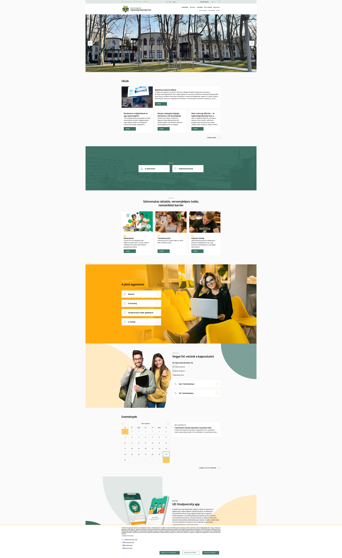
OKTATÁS (192, 7)
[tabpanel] (171, 43)
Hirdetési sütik (128, 548)
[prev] (123, 423)
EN (214, 1)
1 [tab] (163, 68)
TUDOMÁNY (199, 7)
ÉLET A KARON (208, 7)
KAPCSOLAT (216, 7)
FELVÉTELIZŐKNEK (203, 10)
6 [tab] (171, 68)
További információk (127, 535)
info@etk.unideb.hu (178, 371)
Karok (170, 1)
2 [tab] (164, 68)
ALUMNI (218, 10)
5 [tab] (169, 68)
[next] (168, 423)
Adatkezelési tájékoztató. (202, 532)
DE (166, 1)
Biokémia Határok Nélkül (165, 90)
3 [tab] (166, 68)
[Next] (251, 43)
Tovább (158, 104)
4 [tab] (168, 68)
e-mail (147, 1)
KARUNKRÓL (185, 7)
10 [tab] (177, 68)
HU (212, 1)
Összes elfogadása (210, 552)
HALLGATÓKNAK (211, 10)
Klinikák (174, 1)
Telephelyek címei (178, 375)
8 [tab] (174, 68)
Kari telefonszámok (127, 1)
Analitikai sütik (128, 545)
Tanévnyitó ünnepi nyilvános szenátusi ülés (193, 428)
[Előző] (90, 43)
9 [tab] (176, 68)
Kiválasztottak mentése (168, 552)
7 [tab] (172, 68)
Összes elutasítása (190, 552)
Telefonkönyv (138, 1)
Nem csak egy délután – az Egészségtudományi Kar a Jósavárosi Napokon (202, 115)
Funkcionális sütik (129, 542)
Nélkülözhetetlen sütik (131, 539)
